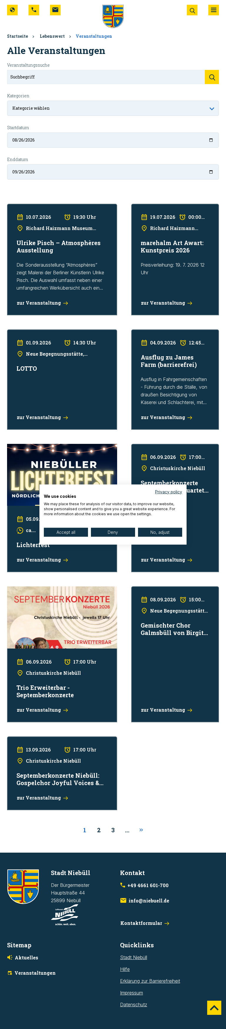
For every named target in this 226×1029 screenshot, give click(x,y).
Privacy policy (168, 491)
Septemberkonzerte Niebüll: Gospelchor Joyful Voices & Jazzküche (57, 744)
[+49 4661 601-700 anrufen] (34, 10)
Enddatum (17, 159)
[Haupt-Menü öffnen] (213, 10)
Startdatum (18, 127)
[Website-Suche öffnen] (192, 10)
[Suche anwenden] (212, 77)
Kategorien (18, 96)
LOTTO (14, 333)
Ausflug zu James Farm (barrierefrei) (170, 333)
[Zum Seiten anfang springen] (214, 1008)
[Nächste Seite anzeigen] (141, 830)
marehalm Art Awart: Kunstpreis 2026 (170, 208)
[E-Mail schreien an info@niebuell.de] (55, 10)
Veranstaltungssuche (28, 65)
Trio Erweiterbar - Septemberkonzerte (47, 590)
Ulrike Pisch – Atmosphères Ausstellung (49, 208)
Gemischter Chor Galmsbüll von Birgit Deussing (171, 594)
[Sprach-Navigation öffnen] (12, 10)
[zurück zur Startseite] (113, 16)
